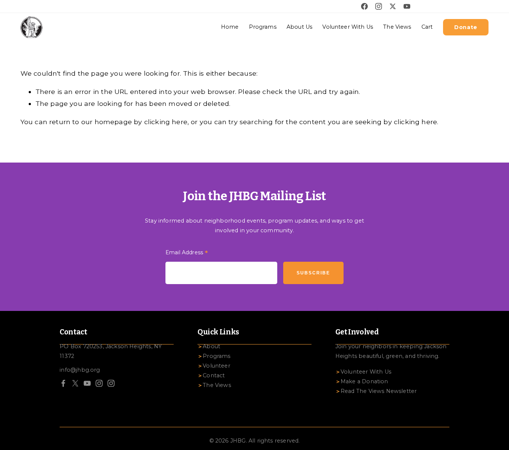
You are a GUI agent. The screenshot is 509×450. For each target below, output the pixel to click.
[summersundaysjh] (111, 383)
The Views (397, 26)
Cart (427, 26)
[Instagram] (99, 383)
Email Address (186, 253)
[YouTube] (87, 383)
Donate (465, 27)
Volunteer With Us (347, 26)
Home (230, 26)
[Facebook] (63, 383)
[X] (75, 383)
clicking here (165, 122)
